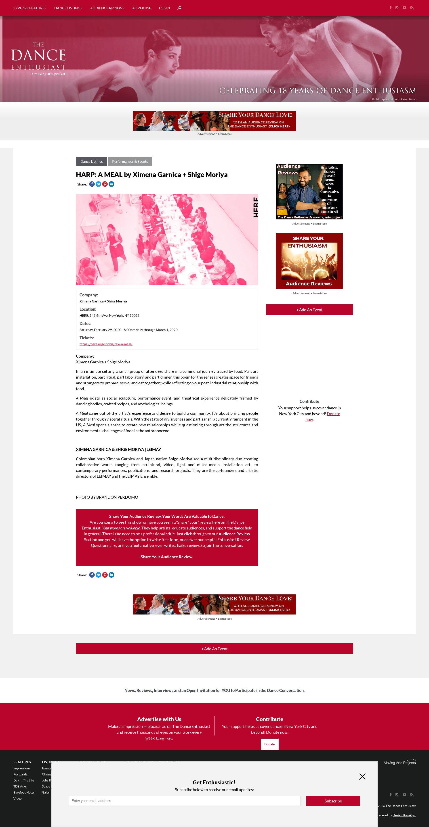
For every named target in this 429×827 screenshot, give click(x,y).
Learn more (164, 738)
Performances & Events (130, 161)
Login (164, 8)
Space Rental (51, 786)
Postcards (20, 774)
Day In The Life (23, 780)
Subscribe (333, 800)
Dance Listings (68, 8)
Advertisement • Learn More (215, 133)
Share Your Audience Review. (167, 556)
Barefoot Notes (24, 792)
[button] (177, 8)
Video (17, 798)
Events (46, 768)
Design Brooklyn (404, 815)
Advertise (141, 8)
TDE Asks (20, 786)
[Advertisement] (309, 361)
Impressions (21, 768)
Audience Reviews (107, 8)
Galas (46, 792)
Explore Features (29, 8)
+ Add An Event (309, 309)
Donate (269, 744)
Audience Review (234, 533)
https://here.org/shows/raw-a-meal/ (106, 344)
